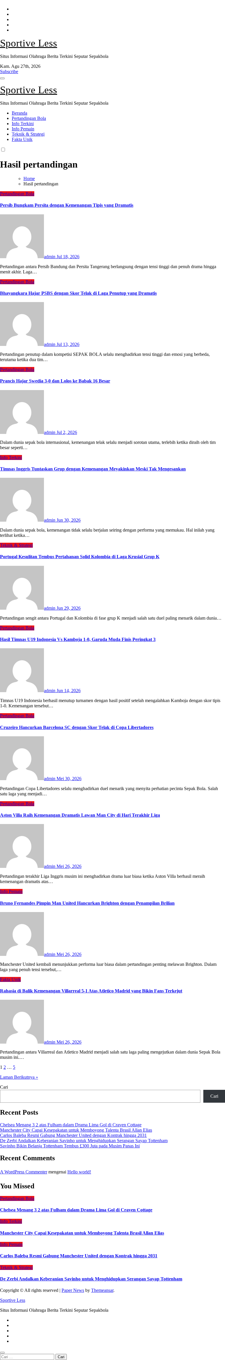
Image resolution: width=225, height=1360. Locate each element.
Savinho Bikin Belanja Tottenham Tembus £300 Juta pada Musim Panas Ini (70, 1145)
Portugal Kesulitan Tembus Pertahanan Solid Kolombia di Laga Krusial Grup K (79, 556)
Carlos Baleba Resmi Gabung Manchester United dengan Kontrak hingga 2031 (73, 1135)
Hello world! (79, 1171)
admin (50, 256)
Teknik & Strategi (28, 134)
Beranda (19, 113)
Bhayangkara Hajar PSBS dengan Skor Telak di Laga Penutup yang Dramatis (78, 293)
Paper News (73, 1290)
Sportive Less (28, 43)
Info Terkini (23, 123)
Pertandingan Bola (29, 118)
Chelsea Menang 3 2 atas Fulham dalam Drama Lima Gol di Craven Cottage (71, 1124)
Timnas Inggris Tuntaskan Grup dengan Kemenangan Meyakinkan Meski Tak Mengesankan (93, 468)
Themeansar (102, 1290)
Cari (4, 1087)
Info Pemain (23, 128)
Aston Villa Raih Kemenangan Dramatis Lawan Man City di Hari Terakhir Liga (80, 815)
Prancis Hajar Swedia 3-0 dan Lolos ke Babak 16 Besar (55, 380)
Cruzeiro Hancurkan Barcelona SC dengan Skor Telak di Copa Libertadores (77, 727)
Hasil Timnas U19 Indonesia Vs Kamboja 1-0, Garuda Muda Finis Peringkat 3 (78, 639)
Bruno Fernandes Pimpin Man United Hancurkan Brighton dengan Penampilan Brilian (87, 903)
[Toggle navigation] (2, 78)
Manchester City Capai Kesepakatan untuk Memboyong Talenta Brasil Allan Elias (76, 1130)
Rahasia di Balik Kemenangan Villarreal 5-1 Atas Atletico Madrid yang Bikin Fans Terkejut (91, 990)
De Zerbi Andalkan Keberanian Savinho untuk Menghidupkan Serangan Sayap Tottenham (84, 1140)
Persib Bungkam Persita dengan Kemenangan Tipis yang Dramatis (66, 205)
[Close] (2, 1353)
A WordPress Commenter (23, 1171)
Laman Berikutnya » (19, 1077)
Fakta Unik (22, 139)
